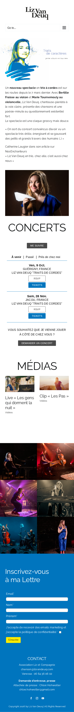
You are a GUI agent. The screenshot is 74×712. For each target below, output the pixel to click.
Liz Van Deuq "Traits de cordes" (37, 272)
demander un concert (37, 343)
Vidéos (9, 412)
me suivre (37, 245)
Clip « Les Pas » (54, 396)
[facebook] (31, 698)
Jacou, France (37, 299)
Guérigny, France (37, 269)
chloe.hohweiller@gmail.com (37, 689)
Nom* (9, 605)
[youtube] (43, 698)
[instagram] (37, 698)
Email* (10, 593)
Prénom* (11, 616)
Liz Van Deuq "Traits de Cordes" (37, 303)
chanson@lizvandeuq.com (37, 669)
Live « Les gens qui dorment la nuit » (19, 402)
